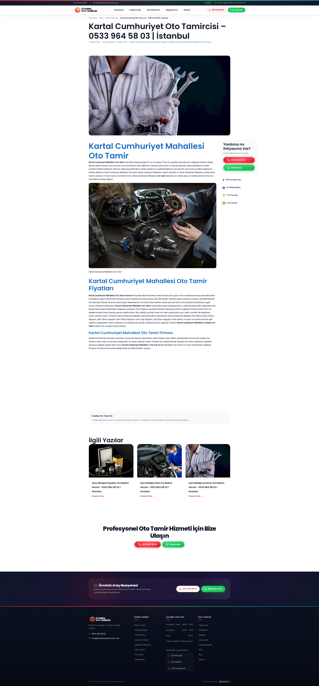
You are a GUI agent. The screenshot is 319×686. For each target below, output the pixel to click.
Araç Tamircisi (148, 42)
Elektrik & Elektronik (143, 645)
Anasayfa (119, 10)
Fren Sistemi (140, 635)
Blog (101, 18)
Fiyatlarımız (203, 630)
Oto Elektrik (185, 42)
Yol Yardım (139, 654)
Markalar (202, 635)
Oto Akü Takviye (160, 42)
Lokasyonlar (204, 640)
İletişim (187, 10)
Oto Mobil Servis (197, 42)
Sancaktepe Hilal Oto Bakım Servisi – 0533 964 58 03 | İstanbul (156, 487)
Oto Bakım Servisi (174, 42)
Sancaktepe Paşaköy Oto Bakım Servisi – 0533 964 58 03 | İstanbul (110, 487)
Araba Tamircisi (112, 18)
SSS (200, 650)
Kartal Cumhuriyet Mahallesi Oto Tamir (146, 150)
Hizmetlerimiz (153, 10)
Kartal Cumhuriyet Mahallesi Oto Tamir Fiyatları (148, 284)
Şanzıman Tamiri (141, 640)
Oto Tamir (207, 42)
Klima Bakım (140, 659)
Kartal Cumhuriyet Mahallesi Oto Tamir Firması (131, 332)
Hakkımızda (135, 10)
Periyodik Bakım (141, 630)
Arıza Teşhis (140, 650)
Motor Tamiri (140, 625)
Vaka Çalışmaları (205, 645)
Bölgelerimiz (172, 10)
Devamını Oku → (99, 496)
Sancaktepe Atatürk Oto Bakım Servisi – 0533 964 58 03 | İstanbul (206, 487)
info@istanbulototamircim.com (105, 638)
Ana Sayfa (93, 18)
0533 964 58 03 (99, 634)
